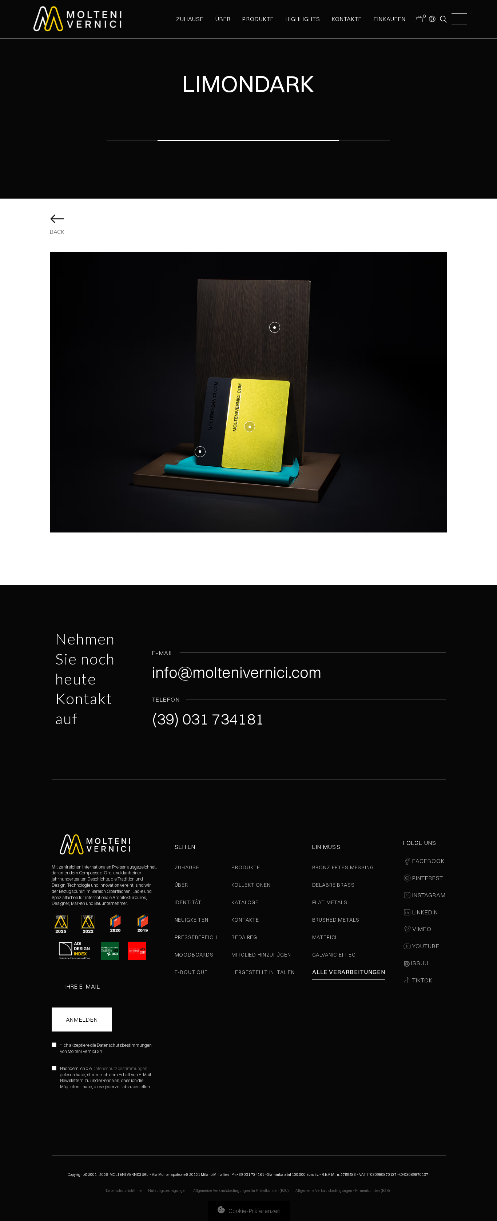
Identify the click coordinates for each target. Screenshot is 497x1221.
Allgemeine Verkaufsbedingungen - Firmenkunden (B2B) (342, 1190)
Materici (324, 937)
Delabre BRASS (333, 885)
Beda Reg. (245, 937)
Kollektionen (250, 885)
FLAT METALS (329, 902)
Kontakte (245, 920)
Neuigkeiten (191, 920)
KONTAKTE (347, 19)
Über (181, 885)
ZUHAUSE (190, 19)
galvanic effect (335, 954)
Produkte (258, 19)
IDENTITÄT (188, 902)
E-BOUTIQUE (191, 972)
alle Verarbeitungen (348, 971)
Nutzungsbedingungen (167, 1190)
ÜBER (223, 19)
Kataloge (245, 902)
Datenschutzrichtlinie (124, 1190)
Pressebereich (196, 937)
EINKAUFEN (390, 19)
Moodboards (194, 954)
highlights (303, 19)
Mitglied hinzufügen (261, 954)
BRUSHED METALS (335, 920)
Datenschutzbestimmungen (119, 1068)
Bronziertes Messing (343, 867)
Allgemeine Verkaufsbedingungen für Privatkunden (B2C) (241, 1190)
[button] (432, 18)
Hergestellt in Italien (262, 972)
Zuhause (187, 867)
